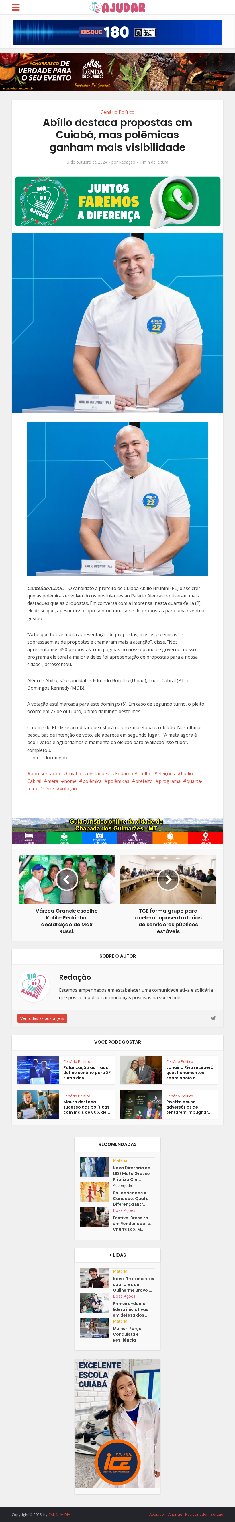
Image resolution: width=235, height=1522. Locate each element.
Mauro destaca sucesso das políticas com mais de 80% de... (86, 1107)
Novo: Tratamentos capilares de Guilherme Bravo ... (133, 1284)
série (48, 788)
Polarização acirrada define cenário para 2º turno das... (87, 1073)
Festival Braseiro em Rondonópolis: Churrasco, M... (132, 1223)
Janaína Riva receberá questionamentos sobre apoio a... (190, 1073)
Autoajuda (122, 1185)
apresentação (45, 773)
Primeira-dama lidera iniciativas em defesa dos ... (130, 1309)
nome (70, 781)
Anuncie (175, 1514)
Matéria (120, 1160)
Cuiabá (73, 773)
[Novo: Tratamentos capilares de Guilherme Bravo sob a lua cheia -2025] (96, 1278)
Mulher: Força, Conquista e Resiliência (128, 1334)
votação (68, 788)
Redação (127, 162)
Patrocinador (196, 1514)
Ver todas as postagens (42, 1018)
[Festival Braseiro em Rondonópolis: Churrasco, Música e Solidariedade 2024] (96, 1217)
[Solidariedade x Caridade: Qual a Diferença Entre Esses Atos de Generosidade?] (96, 1192)
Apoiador (157, 1514)
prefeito (144, 781)
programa (170, 781)
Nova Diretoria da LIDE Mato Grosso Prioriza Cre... (131, 1173)
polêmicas (118, 781)
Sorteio (217, 1514)
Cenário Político (117, 112)
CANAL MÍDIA (59, 1514)
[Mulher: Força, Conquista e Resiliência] (96, 1328)
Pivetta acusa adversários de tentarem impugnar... (188, 1107)
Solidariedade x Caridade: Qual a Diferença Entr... (131, 1198)
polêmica (92, 781)
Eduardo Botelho (133, 773)
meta (52, 781)
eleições (166, 773)
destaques (98, 773)
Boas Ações (124, 1210)
